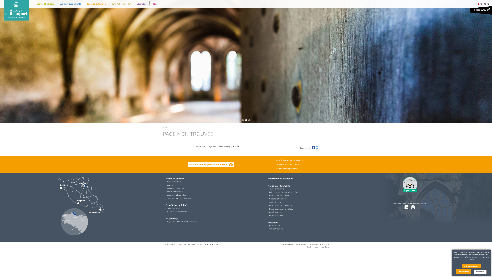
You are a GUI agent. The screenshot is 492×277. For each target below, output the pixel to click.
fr (480, 4)
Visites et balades (45, 4)
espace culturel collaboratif (177, 211)
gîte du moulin (274, 225)
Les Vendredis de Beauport (279, 195)
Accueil (165, 127)
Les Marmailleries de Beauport (280, 205)
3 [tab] (249, 120)
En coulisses (172, 218)
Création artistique (96, 4)
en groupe (171, 185)
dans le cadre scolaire (175, 191)
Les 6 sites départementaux (287, 164)
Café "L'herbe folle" (121, 4)
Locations (141, 4)
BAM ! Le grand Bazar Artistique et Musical (284, 192)
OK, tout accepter (471, 266)
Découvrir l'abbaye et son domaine (208, 164)
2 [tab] (246, 120)
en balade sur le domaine (176, 195)
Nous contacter (203, 244)
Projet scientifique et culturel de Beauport (182, 221)
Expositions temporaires (278, 199)
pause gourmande (173, 208)
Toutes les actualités (276, 189)
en (487, 4)
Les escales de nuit (276, 215)
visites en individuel (174, 181)
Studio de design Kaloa (321, 247)
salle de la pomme (276, 229)
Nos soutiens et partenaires (287, 168)
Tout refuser (464, 271)
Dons (154, 4)
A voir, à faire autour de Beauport (289, 160)
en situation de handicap (176, 188)
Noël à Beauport (275, 212)
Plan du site (214, 244)
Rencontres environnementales (281, 209)
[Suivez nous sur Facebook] (406, 207)
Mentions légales (189, 244)
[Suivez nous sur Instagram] (413, 207)
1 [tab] (243, 120)
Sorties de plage (275, 202)
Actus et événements (70, 4)
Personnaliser (480, 272)
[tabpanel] (246, 61)
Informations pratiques (280, 178)
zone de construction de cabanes (179, 198)
